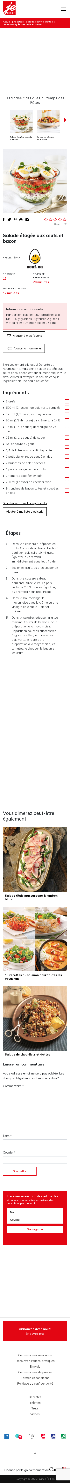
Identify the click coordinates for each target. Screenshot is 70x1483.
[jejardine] (63, 1436)
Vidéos (35, 1414)
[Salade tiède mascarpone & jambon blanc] (35, 859)
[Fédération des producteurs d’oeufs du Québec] (35, 258)
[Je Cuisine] (9, 9)
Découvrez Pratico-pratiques (35, 1361)
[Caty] (32, 1436)
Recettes (18, 21)
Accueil (7, 21)
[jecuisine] (43, 1436)
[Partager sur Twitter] (9, 219)
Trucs (35, 1408)
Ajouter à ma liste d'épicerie (25, 511)
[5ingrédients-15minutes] (19, 1436)
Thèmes (35, 1403)
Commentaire (13, 1086)
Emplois (35, 1366)
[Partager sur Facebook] (3, 219)
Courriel (9, 1152)
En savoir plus (35, 1331)
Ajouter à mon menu (27, 348)
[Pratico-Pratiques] (7, 1436)
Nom (7, 1135)
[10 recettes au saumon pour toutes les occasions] (35, 939)
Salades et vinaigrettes (39, 21)
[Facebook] (35, 1453)
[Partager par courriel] (27, 219)
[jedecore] (53, 1436)
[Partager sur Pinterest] (15, 219)
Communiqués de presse (35, 1372)
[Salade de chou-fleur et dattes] (35, 1018)
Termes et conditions (35, 1378)
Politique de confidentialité (35, 1383)
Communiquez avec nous (35, 1355)
